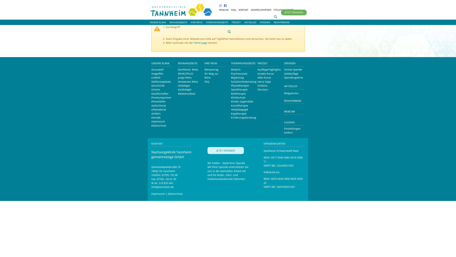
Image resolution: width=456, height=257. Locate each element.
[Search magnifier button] (275, 16)
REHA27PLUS (185, 73)
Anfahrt (155, 113)
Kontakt (155, 117)
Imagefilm (157, 73)
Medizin (236, 69)
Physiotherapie (240, 85)
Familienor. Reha (188, 69)
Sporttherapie (239, 89)
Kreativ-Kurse (266, 73)
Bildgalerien (291, 93)
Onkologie (184, 85)
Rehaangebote (188, 63)
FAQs (233, 9)
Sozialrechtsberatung (243, 81)
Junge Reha (184, 77)
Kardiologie (184, 89)
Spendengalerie (293, 77)
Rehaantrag (211, 69)
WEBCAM (224, 9)
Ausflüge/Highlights (269, 69)
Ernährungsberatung (243, 117)
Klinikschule (238, 97)
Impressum (158, 121)
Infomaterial (158, 109)
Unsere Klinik (160, 63)
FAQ (206, 81)
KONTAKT (243, 9)
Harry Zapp (264, 81)
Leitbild (155, 77)
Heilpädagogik (239, 109)
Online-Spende (293, 69)
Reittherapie (238, 93)
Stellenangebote (161, 81)
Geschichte (158, 85)
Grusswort (157, 69)
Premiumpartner (161, 97)
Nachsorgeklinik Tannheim (185, 9)
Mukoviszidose (186, 93)
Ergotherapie (239, 113)
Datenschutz (158, 125)
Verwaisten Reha (188, 81)
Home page (200, 42)
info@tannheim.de (162, 187)
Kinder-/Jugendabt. (242, 101)
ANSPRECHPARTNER (261, 9)
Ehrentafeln (158, 101)
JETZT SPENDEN (294, 12)
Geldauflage (291, 73)
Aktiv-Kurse (264, 77)
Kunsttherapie (239, 105)
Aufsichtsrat (158, 105)
